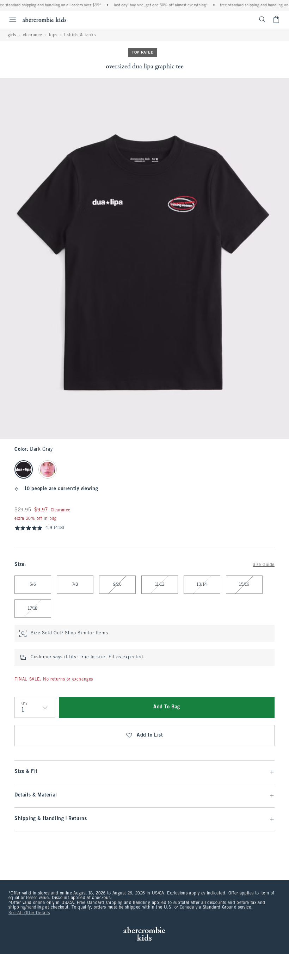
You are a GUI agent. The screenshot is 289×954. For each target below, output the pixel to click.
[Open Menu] (9, 19)
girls (12, 35)
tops (53, 35)
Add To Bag (166, 707)
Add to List (150, 735)
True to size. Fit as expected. (112, 657)
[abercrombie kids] (44, 19)
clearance (32, 35)
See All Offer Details (29, 913)
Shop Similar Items (86, 633)
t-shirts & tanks (80, 35)
